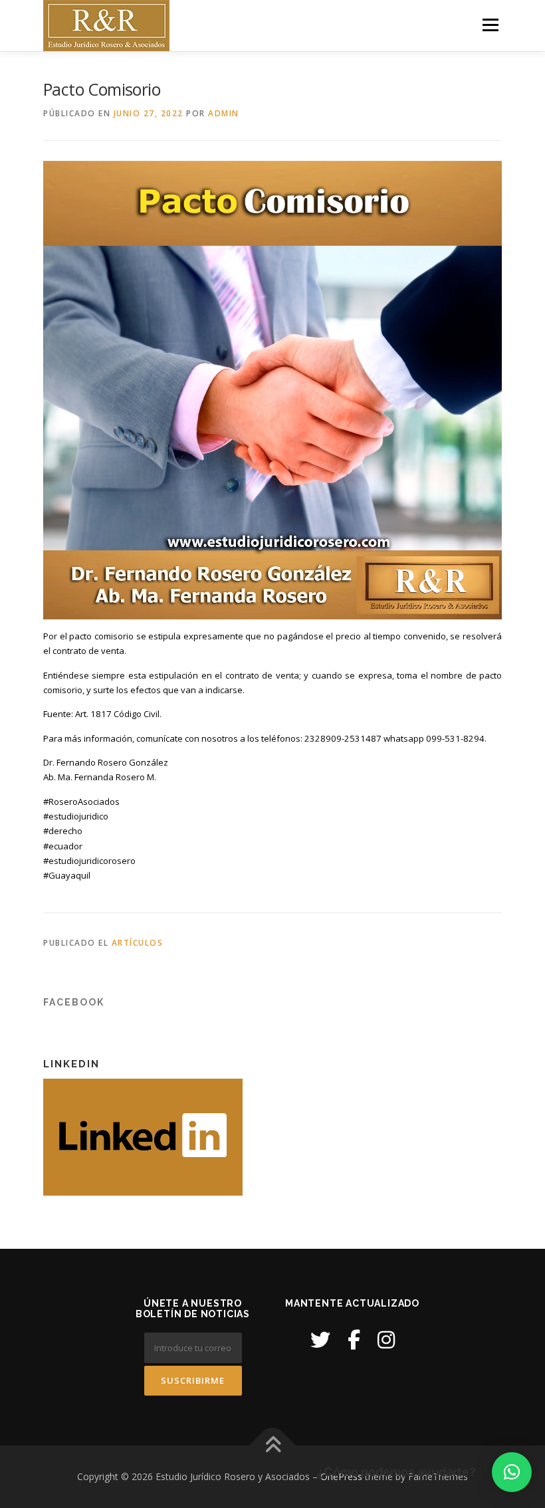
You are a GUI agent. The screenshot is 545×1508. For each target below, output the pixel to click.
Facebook (73, 1002)
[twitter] (320, 1339)
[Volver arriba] (272, 1445)
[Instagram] (386, 1339)
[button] (512, 1472)
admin (223, 113)
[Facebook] (354, 1339)
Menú (490, 25)
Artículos (138, 942)
